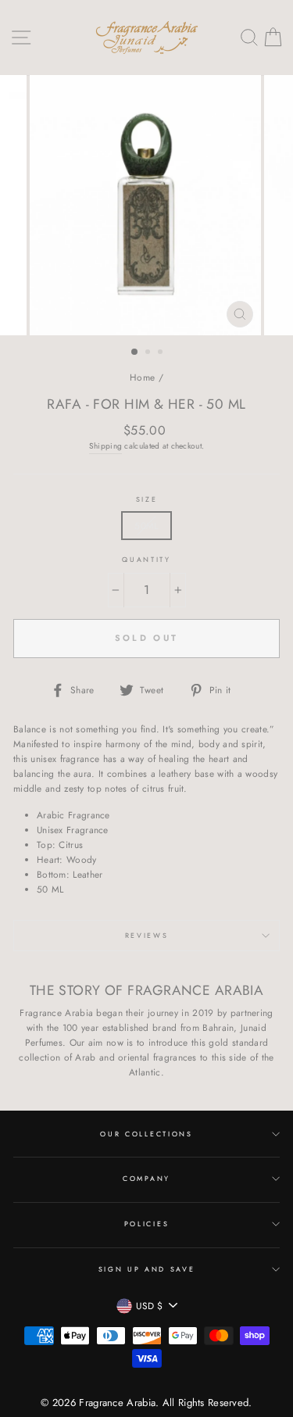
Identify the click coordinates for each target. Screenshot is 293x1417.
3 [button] (162, 353)
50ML (146, 525)
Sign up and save (146, 1269)
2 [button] (149, 353)
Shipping (105, 446)
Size (147, 499)
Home (142, 377)
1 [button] (135, 352)
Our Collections (146, 1134)
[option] (147, 205)
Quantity (146, 559)
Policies (146, 1223)
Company (146, 1178)
